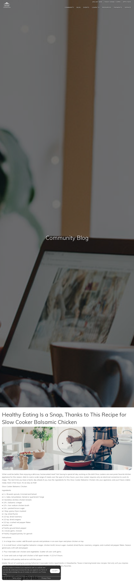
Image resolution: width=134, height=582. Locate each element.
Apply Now (127, 2)
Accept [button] (55, 571)
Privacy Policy (46, 578)
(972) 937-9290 (97, 2)
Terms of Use (16, 578)
